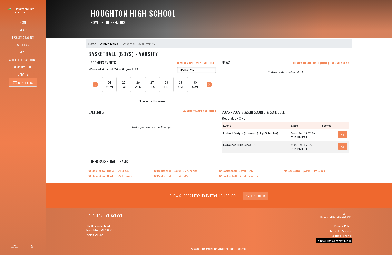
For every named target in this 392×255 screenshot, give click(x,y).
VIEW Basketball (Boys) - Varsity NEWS (322, 63)
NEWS (23, 52)
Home (92, 44)
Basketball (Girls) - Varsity (240, 176)
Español (347, 235)
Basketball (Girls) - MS (172, 176)
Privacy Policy (343, 226)
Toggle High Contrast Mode (334, 240)
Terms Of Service (340, 231)
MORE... (22, 74)
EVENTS (22, 30)
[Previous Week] (95, 84)
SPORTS (22, 44)
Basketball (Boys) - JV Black (110, 171)
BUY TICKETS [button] (25, 82)
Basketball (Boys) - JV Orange (177, 171)
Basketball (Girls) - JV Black (306, 171)
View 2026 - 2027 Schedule (197, 63)
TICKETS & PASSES (23, 37)
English (336, 235)
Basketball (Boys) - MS (237, 171)
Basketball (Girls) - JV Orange (111, 176)
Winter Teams (109, 44)
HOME (23, 22)
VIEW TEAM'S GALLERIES (201, 111)
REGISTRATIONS (22, 67)
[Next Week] (209, 84)
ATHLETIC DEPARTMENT (23, 59)
